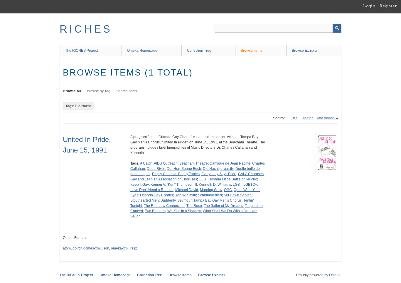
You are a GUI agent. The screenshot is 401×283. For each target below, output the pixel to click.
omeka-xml (120, 248)
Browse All (72, 91)
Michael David (186, 190)
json (105, 248)
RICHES (86, 29)
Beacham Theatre (193, 163)
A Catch (146, 163)
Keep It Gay (139, 184)
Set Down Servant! (238, 195)
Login (369, 6)
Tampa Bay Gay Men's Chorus (217, 200)
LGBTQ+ (250, 184)
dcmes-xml (92, 248)
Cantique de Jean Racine (230, 163)
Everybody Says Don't (218, 174)
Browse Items (251, 50)
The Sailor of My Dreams (223, 206)
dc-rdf (77, 248)
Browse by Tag (98, 91)
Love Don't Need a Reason (151, 190)
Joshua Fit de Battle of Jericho (233, 179)
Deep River (156, 169)
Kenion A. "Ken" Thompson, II (174, 184)
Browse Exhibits (304, 50)
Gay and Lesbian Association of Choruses (163, 179)
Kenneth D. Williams (215, 184)
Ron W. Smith (185, 195)
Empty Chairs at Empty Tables (176, 174)
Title (294, 118)
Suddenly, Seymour (176, 200)
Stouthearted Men (144, 200)
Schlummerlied (210, 195)
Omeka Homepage (142, 50)
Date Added (325, 118)
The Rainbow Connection (164, 206)
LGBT (237, 184)
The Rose (194, 206)
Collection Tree (199, 50)
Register (388, 6)
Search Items (126, 91)
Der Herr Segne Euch (184, 169)
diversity (227, 169)
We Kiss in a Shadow (184, 211)
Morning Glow (211, 190)
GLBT (203, 179)
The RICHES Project (81, 50)
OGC (228, 190)
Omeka (335, 275)
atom (67, 248)
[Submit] (337, 28)
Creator (307, 118)
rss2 (133, 248)
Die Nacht (211, 169)
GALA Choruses (251, 174)
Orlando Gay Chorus (156, 195)
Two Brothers (155, 211)
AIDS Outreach (166, 163)
